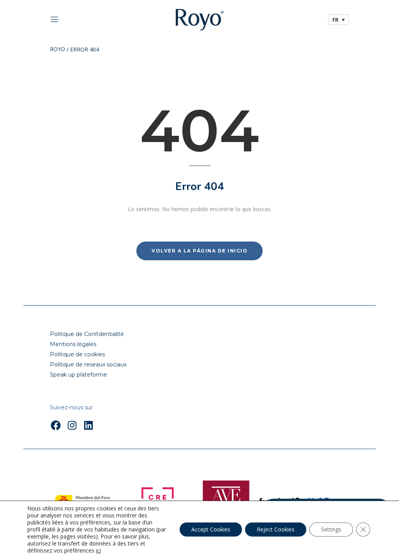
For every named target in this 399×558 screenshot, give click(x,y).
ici (98, 550)
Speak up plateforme (78, 374)
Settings (331, 529)
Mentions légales (73, 344)
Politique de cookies (77, 354)
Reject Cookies (276, 529)
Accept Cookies (210, 529)
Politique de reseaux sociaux (88, 364)
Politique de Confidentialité (87, 334)
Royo (57, 49)
